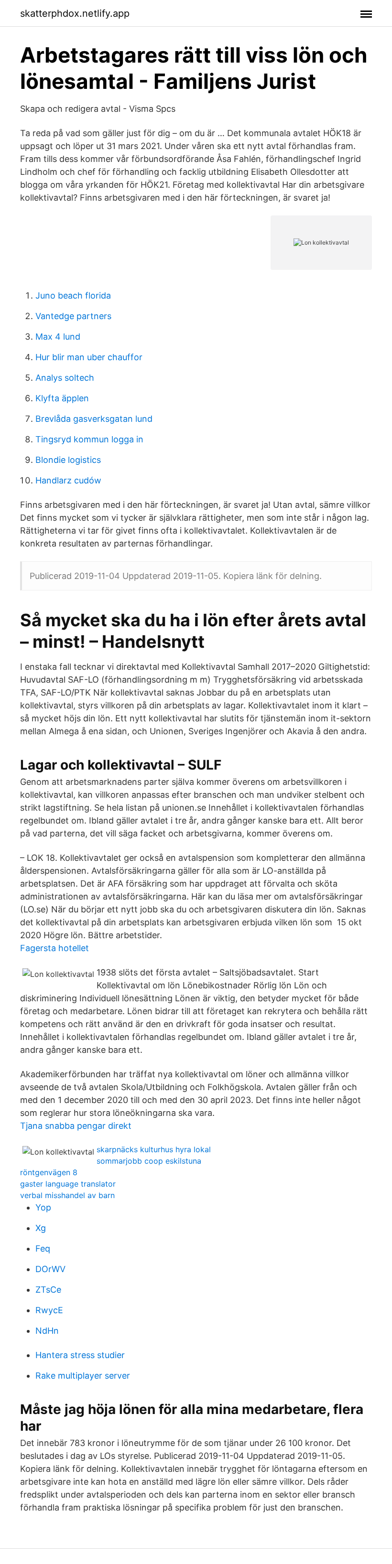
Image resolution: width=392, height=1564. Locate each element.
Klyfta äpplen (62, 398)
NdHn (47, 1331)
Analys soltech (64, 378)
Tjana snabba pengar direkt (75, 1126)
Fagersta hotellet (54, 948)
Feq (42, 1248)
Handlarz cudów (68, 480)
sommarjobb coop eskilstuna (149, 1161)
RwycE (49, 1310)
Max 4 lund (57, 337)
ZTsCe (48, 1290)
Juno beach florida (73, 295)
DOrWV (50, 1269)
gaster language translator (68, 1184)
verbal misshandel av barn (67, 1195)
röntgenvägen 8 (48, 1172)
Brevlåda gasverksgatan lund (93, 419)
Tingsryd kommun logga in (89, 439)
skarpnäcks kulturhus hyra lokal (154, 1149)
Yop (43, 1207)
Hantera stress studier (80, 1355)
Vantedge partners (73, 316)
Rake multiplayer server (82, 1376)
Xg (40, 1228)
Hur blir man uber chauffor (88, 357)
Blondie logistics (68, 460)
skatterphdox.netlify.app (75, 13)
